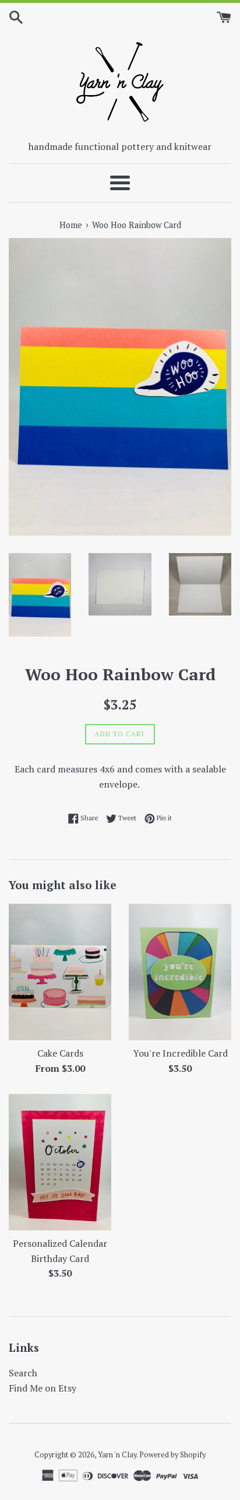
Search (23, 1372)
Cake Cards (60, 1053)
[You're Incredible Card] (180, 972)
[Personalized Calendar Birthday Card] (60, 1162)
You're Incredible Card (180, 1053)
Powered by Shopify (172, 1455)
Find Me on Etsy (42, 1388)
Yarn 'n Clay (117, 1455)
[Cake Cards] (60, 972)
